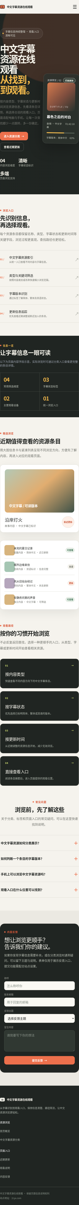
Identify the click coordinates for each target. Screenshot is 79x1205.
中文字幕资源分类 (10, 1139)
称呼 (6, 978)
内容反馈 (5, 1176)
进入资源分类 (14, 136)
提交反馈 (39, 1060)
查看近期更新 (12, 147)
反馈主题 (8, 1010)
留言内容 (8, 1027)
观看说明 (5, 1168)
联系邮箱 (8, 994)
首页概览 (5, 1131)
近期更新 (5, 1159)
